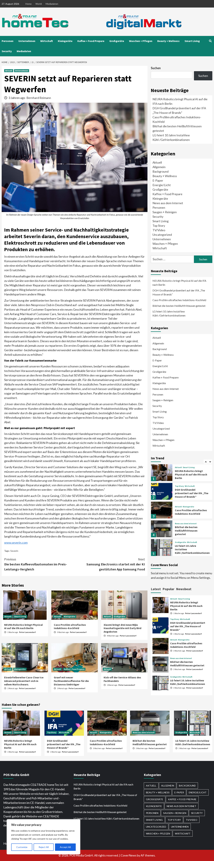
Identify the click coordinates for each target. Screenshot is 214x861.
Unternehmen (26, 41)
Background (160, 171)
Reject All (44, 847)
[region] (43, 836)
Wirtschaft (46, 41)
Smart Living (192, 41)
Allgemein (159, 167)
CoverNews (128, 855)
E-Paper (157, 180)
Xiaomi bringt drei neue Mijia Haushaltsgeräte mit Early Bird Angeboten (122, 628)
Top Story (158, 225)
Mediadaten (52, 3)
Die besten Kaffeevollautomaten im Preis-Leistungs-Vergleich (35, 564)
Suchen (156, 68)
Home (28, 3)
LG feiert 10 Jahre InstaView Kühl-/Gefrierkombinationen (168, 313)
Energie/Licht (161, 185)
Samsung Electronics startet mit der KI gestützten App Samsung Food (115, 564)
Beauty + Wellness (168, 41)
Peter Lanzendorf (27, 632)
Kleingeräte (65, 41)
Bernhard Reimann (38, 98)
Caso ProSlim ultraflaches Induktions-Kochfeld (70, 626)
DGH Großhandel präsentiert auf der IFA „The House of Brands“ (178, 292)
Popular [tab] (168, 589)
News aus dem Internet (167, 203)
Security (7, 51)
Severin (14, 550)
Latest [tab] (156, 589)
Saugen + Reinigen (164, 212)
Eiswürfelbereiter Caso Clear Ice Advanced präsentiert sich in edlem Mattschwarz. (23, 681)
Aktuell (8, 70)
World (38, 3)
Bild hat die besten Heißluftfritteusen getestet (178, 305)
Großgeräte (116, 41)
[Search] (210, 41)
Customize (21, 847)
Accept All (65, 847)
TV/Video (158, 230)
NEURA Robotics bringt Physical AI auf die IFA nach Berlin (23, 626)
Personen (7, 41)
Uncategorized (162, 234)
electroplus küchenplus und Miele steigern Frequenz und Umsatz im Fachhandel (190, 550)
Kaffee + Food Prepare (90, 41)
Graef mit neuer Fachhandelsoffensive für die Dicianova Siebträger (71, 681)
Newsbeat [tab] (183, 589)
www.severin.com (16, 542)
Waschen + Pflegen (140, 41)
